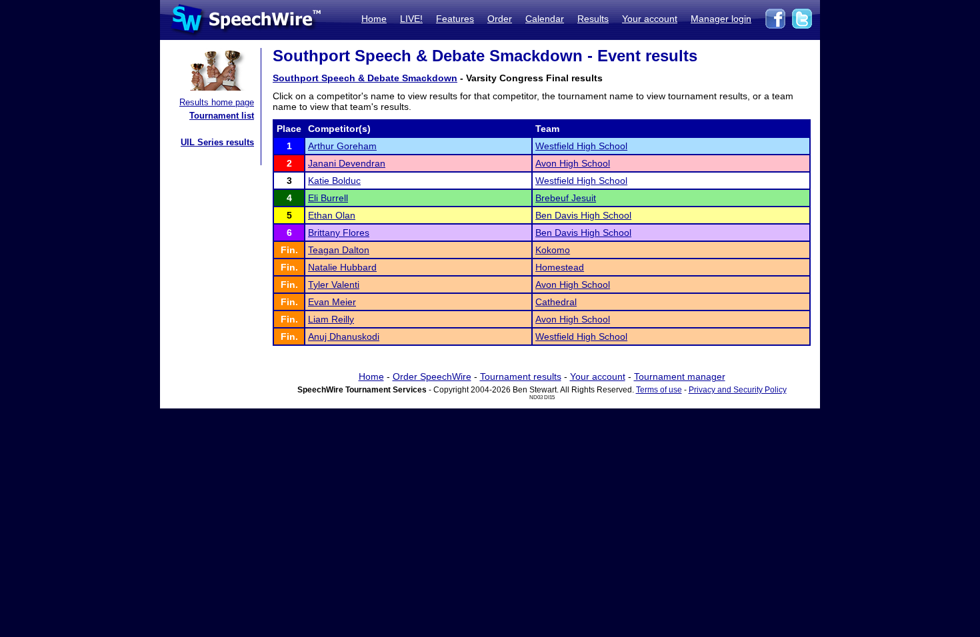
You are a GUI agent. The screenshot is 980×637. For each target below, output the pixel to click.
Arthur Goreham (342, 146)
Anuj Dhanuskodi (343, 336)
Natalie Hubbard (342, 267)
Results (593, 18)
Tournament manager (679, 376)
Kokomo (552, 250)
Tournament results (520, 376)
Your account (649, 18)
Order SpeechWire (432, 376)
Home (374, 18)
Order (499, 18)
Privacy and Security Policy (738, 389)
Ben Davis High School (583, 215)
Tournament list (221, 116)
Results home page (216, 102)
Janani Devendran (346, 163)
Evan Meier (332, 302)
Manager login (721, 18)
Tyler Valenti (333, 284)
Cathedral (556, 302)
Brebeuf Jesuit (565, 198)
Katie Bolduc (334, 180)
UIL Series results (217, 142)
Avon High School (572, 163)
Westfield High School (581, 146)
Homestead (559, 267)
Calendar (544, 18)
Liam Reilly (331, 319)
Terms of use (659, 389)
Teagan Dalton (338, 250)
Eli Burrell (328, 198)
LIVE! (411, 18)
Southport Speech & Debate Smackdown (365, 78)
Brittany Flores (338, 232)
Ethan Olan (331, 215)
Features (455, 18)
